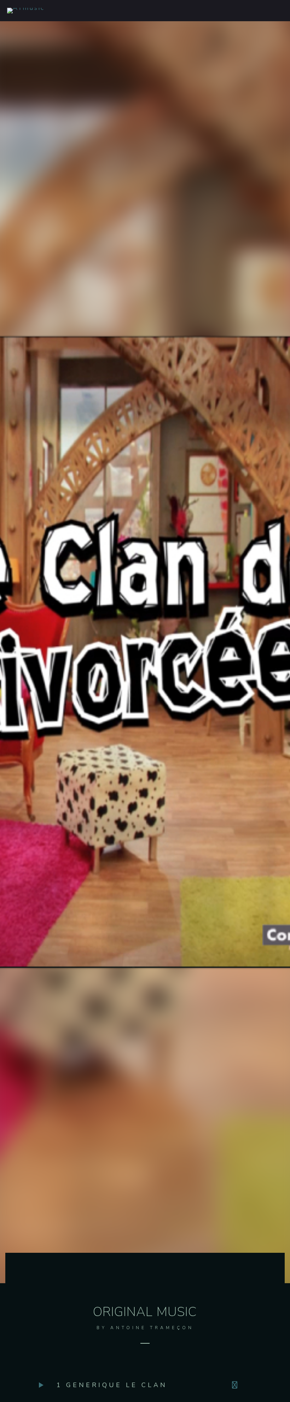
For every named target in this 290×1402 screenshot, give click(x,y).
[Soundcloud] (236, 1385)
